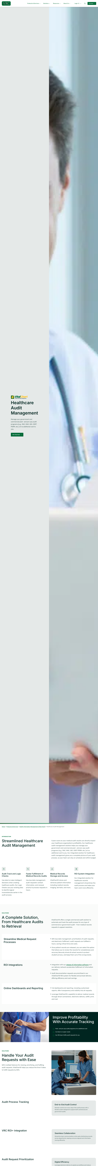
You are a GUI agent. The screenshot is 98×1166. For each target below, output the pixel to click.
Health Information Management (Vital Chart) (32, 826)
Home (3, 826)
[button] (78, 3)
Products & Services (12, 826)
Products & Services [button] (33, 3)
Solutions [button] (46, 3)
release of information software (77, 965)
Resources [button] (56, 3)
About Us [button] (66, 3)
